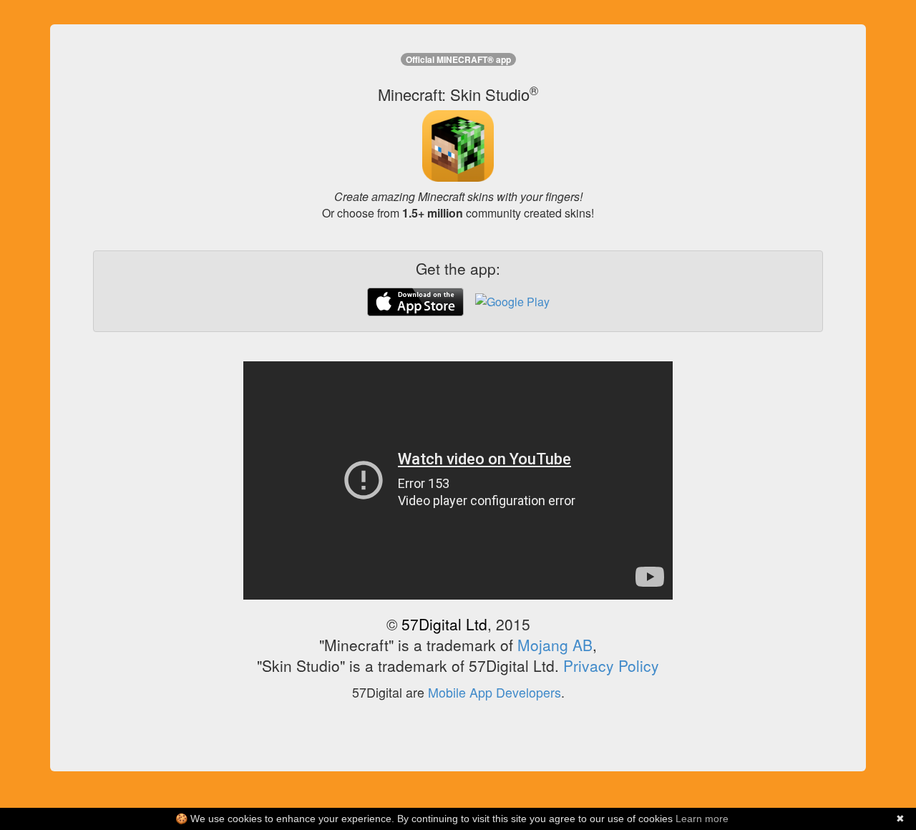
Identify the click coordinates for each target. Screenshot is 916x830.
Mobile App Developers (494, 692)
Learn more (702, 818)
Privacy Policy (611, 665)
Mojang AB (555, 644)
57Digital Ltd (444, 624)
